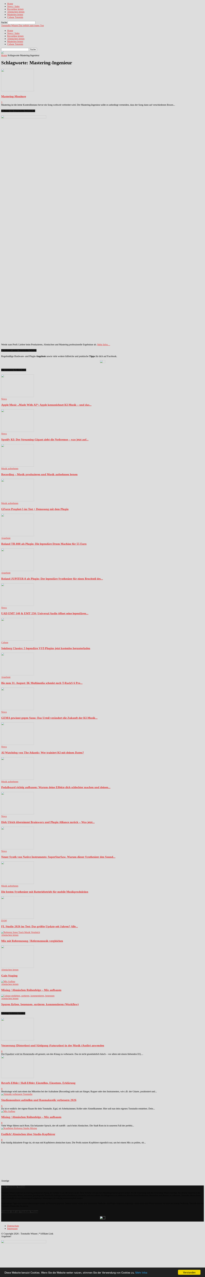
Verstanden (189, 1272)
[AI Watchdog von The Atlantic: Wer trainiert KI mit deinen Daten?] (17, 744)
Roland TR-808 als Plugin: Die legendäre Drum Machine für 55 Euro (44, 543)
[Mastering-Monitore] (17, 90)
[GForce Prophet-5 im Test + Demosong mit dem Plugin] (17, 500)
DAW (4, 920)
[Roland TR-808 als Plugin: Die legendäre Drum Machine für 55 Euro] (17, 535)
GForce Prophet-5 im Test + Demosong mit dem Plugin (35, 509)
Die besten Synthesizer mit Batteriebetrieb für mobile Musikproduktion (44, 891)
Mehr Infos (141, 1272)
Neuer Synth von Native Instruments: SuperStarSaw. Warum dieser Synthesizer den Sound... (58, 856)
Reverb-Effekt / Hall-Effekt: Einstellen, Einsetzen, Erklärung (38, 1082)
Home (10, 3)
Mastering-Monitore (13, 96)
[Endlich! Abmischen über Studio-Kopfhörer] (19, 1128)
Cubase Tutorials (15, 17)
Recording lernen (15, 9)
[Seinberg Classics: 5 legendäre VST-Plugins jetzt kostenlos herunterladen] (17, 639)
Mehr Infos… (103, 344)
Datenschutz (13, 1226)
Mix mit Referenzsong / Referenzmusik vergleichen (32, 940)
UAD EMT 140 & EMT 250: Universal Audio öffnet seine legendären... (44, 613)
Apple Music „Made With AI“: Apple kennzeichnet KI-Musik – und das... (46, 404)
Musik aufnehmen (9, 468)
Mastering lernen (15, 14)
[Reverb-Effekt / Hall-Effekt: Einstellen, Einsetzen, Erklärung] (17, 1077)
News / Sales (13, 6)
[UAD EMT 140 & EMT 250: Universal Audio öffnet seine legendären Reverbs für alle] (17, 605)
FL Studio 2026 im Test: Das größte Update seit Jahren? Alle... (39, 926)
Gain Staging (9, 975)
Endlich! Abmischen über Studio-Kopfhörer (28, 1134)
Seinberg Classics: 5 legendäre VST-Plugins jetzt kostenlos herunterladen (45, 648)
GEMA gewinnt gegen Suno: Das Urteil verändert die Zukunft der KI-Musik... (49, 717)
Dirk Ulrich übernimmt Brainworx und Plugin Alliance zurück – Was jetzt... (48, 822)
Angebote (6, 538)
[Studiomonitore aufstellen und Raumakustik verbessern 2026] (16, 1094)
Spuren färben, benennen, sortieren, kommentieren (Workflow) (40, 1004)
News (4, 399)
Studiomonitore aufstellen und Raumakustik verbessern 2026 (38, 1100)
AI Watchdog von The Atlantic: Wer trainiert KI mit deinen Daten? (42, 752)
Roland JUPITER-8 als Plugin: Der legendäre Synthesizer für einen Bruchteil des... (52, 578)
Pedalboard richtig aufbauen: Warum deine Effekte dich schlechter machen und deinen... (55, 787)
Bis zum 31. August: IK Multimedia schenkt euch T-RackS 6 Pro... (42, 683)
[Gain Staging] (17, 967)
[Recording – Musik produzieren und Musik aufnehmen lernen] (17, 466)
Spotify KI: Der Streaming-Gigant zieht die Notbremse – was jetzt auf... (45, 439)
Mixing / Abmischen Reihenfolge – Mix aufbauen (31, 990)
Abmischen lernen (15, 12)
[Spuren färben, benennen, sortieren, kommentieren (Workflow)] (27, 995)
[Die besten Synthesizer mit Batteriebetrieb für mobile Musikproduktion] (17, 883)
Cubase (4, 642)
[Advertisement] (31, 1163)
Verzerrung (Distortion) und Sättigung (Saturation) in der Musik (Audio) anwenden (52, 1045)
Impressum (12, 1228)
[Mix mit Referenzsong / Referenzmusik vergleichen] (20, 932)
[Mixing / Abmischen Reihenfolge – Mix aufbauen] (8, 981)
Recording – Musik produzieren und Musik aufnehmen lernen (39, 474)
